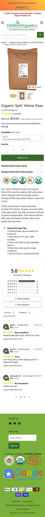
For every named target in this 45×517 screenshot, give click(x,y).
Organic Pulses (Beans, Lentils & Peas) (26, 42)
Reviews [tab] (7, 312)
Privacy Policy (27, 501)
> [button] (29, 396)
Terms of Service (22, 509)
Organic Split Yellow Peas (12, 339)
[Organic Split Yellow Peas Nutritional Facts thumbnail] (31, 96)
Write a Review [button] (24, 299)
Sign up (14, 445)
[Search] (40, 35)
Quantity (4, 144)
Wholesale (16, 501)
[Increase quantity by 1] (23, 149)
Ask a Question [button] (23, 305)
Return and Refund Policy (15, 505)
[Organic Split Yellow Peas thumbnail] (13, 96)
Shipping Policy (33, 505)
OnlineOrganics (11, 110)
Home (3, 42)
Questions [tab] (23, 312)
